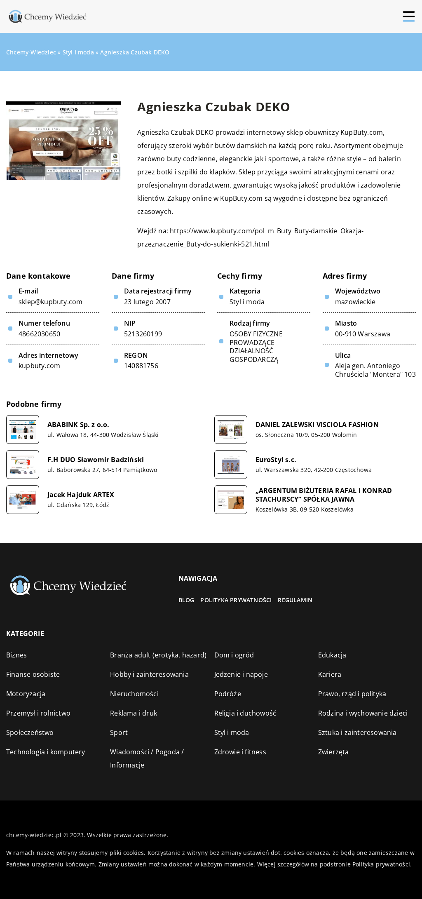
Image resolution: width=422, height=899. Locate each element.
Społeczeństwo (30, 732)
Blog (186, 600)
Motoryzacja (25, 693)
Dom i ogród (234, 655)
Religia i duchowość (245, 713)
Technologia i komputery (45, 751)
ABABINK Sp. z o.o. (78, 424)
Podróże (227, 693)
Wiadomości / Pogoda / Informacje (147, 758)
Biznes (16, 655)
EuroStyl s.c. (276, 459)
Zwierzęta (333, 751)
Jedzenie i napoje (241, 674)
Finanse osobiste (33, 674)
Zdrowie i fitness (240, 751)
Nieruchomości (134, 693)
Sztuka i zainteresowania (357, 732)
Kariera (329, 674)
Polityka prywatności (236, 600)
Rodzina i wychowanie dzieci (363, 713)
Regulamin (295, 600)
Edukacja (332, 655)
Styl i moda (247, 301)
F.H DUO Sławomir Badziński (95, 459)
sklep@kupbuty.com (50, 302)
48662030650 (39, 334)
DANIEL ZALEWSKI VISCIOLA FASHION (317, 424)
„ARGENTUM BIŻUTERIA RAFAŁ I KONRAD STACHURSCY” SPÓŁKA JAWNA (324, 495)
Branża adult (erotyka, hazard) (158, 655)
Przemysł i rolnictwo (38, 713)
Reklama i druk (133, 713)
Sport (119, 732)
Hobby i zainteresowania (149, 674)
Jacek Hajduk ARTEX (81, 495)
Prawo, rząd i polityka (352, 693)
